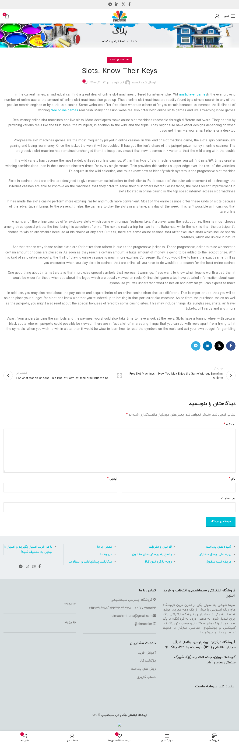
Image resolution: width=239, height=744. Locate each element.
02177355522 (145, 608)
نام (232, 478)
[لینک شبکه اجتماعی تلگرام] (110, 4)
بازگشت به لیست (119, 375)
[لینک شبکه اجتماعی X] (123, 4)
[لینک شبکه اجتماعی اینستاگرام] (34, 566)
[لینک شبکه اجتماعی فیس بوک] (129, 4)
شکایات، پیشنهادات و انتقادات (90, 562)
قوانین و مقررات (160, 547)
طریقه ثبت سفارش (218, 562)
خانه (133, 41)
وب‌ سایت (228, 498)
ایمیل (112, 478)
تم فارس (118, 82)
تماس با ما (104, 547)
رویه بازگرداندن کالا (158, 562)
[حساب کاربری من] (217, 16)
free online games (64, 110)
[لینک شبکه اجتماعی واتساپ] (27, 566)
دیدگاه (229, 424)
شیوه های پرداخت (219, 547)
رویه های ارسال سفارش (215, 554)
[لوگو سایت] (119, 16)
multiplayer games (193, 94)
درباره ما (106, 554)
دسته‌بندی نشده (113, 41)
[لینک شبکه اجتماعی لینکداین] (117, 4)
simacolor (144, 624)
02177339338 (120, 608)
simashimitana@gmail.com (132, 616)
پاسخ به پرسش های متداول (152, 554)
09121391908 (97, 608)
